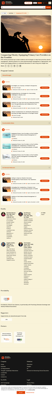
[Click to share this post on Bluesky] (14, 66)
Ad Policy (29, 385)
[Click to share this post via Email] (20, 66)
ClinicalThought (6, 75)
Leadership (4, 372)
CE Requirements (5, 368)
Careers (3, 374)
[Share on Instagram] (17, 66)
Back (4, 13)
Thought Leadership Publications (9, 370)
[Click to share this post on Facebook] (5, 66)
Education (29, 364)
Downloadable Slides (8, 123)
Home (2, 364)
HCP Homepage (5, 382)
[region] (26, 390)
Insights (29, 366)
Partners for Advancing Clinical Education (38, 370)
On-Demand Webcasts (8, 167)
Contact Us (3, 377)
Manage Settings (30, 392)
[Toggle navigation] (49, 3)
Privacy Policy (30, 382)
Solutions (3, 366)
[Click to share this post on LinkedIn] (8, 66)
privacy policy (31, 389)
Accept (21, 392)
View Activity (45, 87)
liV (27, 368)
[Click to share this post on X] (11, 66)
